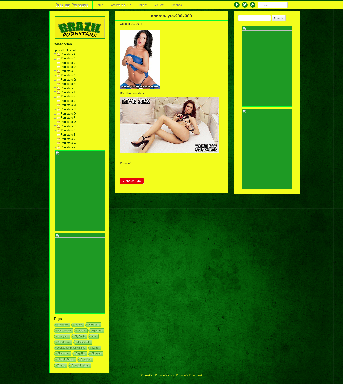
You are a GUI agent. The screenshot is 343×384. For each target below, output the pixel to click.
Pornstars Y (68, 147)
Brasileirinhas (80, 365)
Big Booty (80, 336)
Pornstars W (68, 143)
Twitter (95, 347)
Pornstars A (68, 54)
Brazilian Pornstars (72, 5)
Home (99, 5)
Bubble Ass (94, 324)
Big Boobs (97, 330)
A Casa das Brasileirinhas (71, 347)
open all (59, 50)
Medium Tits (83, 342)
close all (71, 50)
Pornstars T (68, 134)
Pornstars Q (68, 122)
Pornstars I (67, 88)
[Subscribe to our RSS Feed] (252, 5)
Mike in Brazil (65, 359)
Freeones (176, 5)
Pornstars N (68, 109)
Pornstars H (68, 84)
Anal (94, 336)
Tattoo (61, 365)
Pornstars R (68, 126)
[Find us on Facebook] (237, 5)
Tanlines (81, 330)
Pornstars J (68, 92)
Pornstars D (68, 67)
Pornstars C (68, 62)
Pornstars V (68, 139)
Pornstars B (68, 58)
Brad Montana (64, 330)
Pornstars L (68, 101)
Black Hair (63, 353)
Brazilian (86, 359)
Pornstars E (68, 71)
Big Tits (80, 353)
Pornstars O (68, 113)
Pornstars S (68, 130)
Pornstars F (68, 75)
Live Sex (158, 5)
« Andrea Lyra (132, 181)
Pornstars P (68, 117)
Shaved (78, 325)
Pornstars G (68, 79)
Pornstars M (68, 105)
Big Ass (96, 353)
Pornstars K (68, 96)
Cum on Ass (62, 325)
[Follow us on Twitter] (245, 5)
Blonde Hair (63, 342)
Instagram (62, 336)
